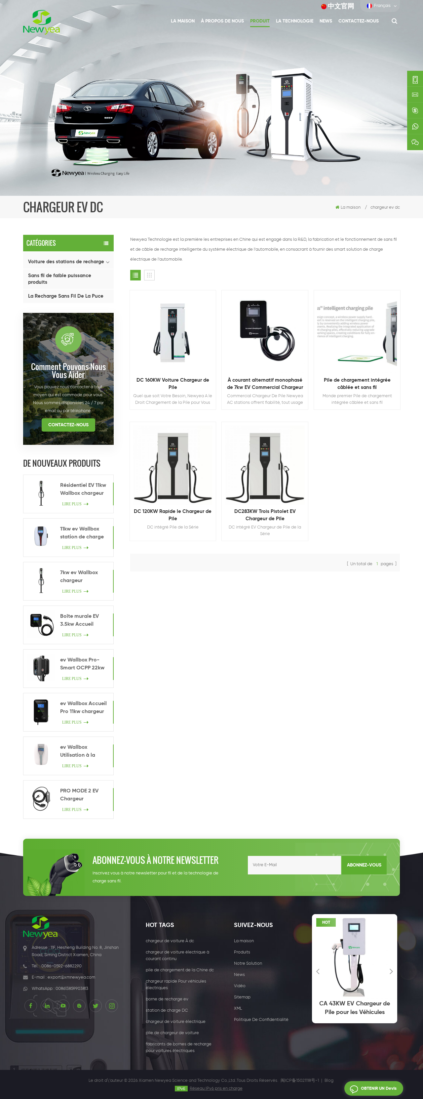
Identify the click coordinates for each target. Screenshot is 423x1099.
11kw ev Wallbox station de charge (82, 533)
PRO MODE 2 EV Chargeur (79, 795)
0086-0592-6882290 (61, 966)
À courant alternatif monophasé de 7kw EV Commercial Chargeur (265, 384)
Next (391, 971)
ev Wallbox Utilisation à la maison (77, 752)
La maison (183, 21)
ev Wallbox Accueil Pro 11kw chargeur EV (83, 708)
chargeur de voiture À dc (170, 941)
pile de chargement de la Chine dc (180, 970)
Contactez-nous (358, 21)
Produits (242, 952)
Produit (260, 21)
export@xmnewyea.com (71, 977)
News (326, 21)
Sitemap (242, 997)
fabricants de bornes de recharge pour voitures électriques (179, 1047)
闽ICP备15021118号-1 (300, 1080)
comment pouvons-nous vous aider (68, 370)
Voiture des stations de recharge (66, 261)
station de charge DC (167, 1010)
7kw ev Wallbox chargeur (79, 576)
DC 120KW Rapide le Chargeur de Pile (173, 515)
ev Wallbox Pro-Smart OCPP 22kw (82, 664)
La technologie (294, 21)
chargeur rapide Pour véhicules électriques (176, 984)
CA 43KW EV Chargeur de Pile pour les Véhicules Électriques (336, 1009)
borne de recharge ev (167, 999)
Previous (317, 971)
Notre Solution (248, 963)
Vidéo (240, 986)
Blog (329, 1080)
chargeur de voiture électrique (176, 1022)
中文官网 (341, 6)
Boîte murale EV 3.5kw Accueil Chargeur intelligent (79, 621)
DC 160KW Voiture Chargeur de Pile (172, 384)
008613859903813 (72, 989)
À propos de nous (222, 21)
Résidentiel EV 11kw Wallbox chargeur (83, 489)
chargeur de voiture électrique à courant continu (177, 955)
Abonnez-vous (364, 865)
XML (238, 1008)
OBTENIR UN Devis (379, 1088)
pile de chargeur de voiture (172, 1033)
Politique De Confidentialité (261, 1020)
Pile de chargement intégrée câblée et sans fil (357, 384)
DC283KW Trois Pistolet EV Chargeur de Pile (265, 515)
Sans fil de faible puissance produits (59, 279)
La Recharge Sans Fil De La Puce (65, 296)
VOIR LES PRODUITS (176, 349)
